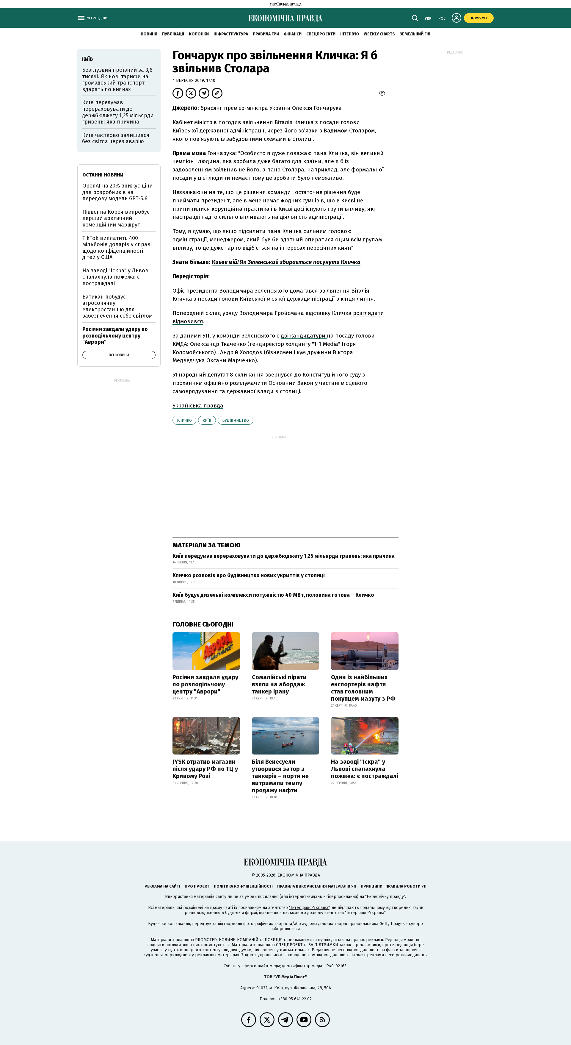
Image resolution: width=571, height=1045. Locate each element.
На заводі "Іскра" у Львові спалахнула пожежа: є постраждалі (364, 769)
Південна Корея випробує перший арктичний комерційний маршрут (116, 218)
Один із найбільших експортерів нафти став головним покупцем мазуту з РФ (363, 688)
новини (149, 34)
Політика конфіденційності (243, 886)
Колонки (199, 34)
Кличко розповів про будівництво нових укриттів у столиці (248, 575)
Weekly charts (379, 34)
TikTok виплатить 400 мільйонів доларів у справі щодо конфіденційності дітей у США (117, 248)
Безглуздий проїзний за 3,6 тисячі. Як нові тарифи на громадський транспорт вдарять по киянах (117, 80)
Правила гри (266, 34)
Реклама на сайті (162, 886)
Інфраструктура (231, 34)
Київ (207, 420)
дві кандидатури (304, 335)
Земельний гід (415, 34)
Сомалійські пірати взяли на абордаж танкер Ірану (279, 684)
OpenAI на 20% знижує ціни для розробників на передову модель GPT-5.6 (117, 192)
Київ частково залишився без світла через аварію (115, 138)
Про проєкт (197, 886)
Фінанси (293, 34)
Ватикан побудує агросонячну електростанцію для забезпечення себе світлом (117, 306)
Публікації (173, 34)
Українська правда (197, 405)
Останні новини (102, 175)
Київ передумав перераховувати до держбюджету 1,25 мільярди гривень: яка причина (283, 556)
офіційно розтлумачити (236, 382)
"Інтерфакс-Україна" (309, 907)
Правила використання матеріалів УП (316, 886)
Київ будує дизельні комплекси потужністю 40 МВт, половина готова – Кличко (273, 595)
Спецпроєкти (320, 34)
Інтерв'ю (349, 34)
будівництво (235, 420)
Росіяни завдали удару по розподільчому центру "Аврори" (205, 684)
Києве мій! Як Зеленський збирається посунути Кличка (286, 262)
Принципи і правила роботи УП (393, 886)
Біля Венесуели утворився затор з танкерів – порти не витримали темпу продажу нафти (280, 776)
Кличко (184, 420)
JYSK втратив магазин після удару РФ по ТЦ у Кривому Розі (205, 769)
